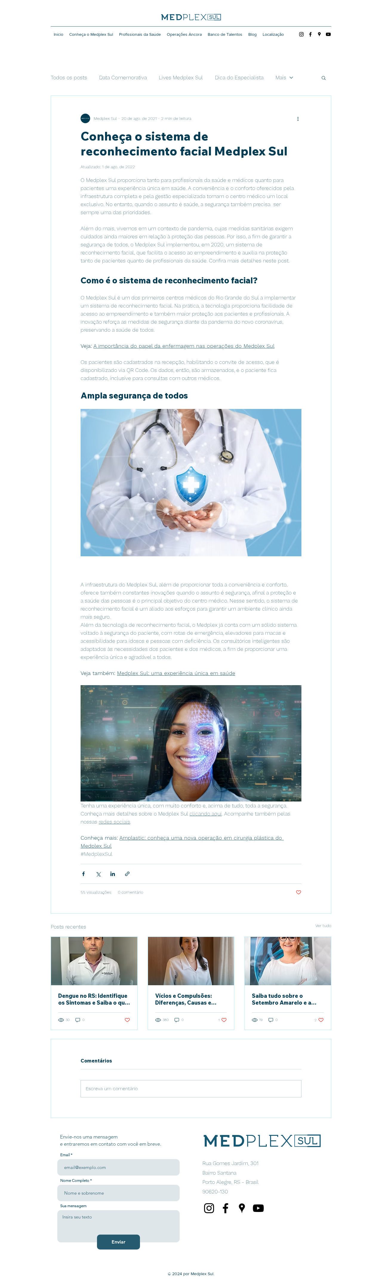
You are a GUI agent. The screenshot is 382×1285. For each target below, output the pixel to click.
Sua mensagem (73, 1206)
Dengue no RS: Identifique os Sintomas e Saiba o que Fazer (93, 999)
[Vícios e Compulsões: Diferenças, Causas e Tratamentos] (191, 961)
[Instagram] (301, 34)
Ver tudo (323, 925)
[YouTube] (328, 34)
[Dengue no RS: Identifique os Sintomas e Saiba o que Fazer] (94, 961)
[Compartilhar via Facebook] (83, 874)
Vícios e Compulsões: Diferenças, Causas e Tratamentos (183, 999)
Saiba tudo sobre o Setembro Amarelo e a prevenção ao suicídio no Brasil (285, 999)
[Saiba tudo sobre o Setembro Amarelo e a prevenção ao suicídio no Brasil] (288, 961)
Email (65, 1155)
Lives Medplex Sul (181, 77)
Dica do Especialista (239, 77)
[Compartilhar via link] (127, 874)
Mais (280, 77)
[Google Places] (319, 34)
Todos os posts (69, 77)
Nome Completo (74, 1180)
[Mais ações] (297, 118)
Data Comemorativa (123, 77)
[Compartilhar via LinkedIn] (112, 874)
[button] (323, 77)
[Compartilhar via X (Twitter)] (98, 874)
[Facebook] (310, 34)
